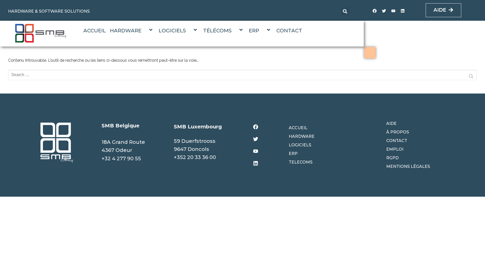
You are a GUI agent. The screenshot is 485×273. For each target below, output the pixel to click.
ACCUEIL (94, 31)
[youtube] (393, 11)
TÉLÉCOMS (217, 31)
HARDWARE (125, 31)
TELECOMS (300, 162)
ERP (254, 31)
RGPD (392, 157)
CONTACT (289, 31)
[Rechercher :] (242, 76)
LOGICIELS (172, 31)
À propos (397, 132)
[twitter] (384, 11)
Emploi (394, 149)
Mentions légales (408, 166)
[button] (345, 11)
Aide (391, 123)
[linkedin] (403, 11)
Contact (396, 140)
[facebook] (375, 11)
